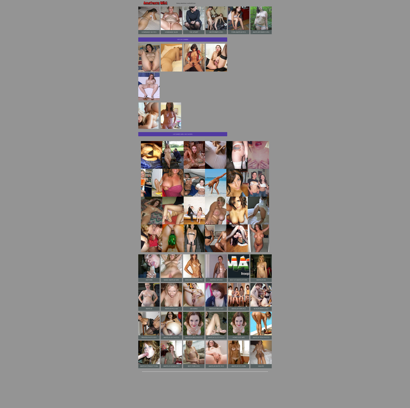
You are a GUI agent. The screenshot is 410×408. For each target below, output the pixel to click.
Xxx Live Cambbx (182, 39)
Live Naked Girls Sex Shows (183, 134)
